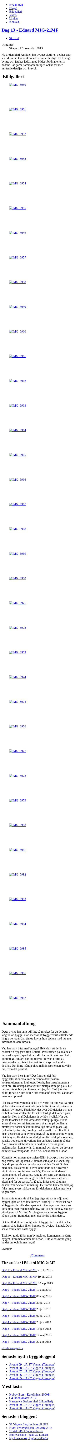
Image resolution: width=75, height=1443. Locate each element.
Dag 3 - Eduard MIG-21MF (19, 1328)
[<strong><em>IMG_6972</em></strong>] (17, 627)
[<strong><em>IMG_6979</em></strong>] (17, 800)
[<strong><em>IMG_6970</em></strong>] (17, 578)
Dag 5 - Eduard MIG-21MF (19, 1315)
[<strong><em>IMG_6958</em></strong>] (17, 282)
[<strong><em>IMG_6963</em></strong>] (17, 405)
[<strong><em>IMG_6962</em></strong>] (17, 380)
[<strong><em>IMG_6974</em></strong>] (17, 677)
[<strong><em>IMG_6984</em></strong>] (17, 923)
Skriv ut (14, 38)
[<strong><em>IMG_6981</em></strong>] (17, 849)
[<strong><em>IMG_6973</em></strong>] (17, 652)
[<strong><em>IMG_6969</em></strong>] (17, 553)
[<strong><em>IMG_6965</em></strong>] (17, 455)
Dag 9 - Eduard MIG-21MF (19, 1289)
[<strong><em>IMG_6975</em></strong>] (17, 701)
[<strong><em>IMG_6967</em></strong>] (17, 504)
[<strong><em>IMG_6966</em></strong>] (17, 479)
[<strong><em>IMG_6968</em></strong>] (17, 529)
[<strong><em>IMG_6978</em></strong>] (17, 775)
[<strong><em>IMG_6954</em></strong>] (17, 183)
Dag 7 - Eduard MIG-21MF (19, 1302)
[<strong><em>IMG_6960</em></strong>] (17, 331)
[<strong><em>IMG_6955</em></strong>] (17, 208)
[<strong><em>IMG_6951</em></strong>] (17, 109)
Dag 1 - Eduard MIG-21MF (19, 1341)
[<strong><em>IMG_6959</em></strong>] (17, 306)
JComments (37, 1255)
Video (13, 15)
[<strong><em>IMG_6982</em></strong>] (17, 874)
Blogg (13, 8)
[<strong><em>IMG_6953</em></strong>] (17, 158)
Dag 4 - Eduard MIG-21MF (19, 1322)
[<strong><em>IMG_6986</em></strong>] (17, 973)
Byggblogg (16, 4)
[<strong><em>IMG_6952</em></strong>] (17, 134)
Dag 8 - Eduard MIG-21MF (19, 1296)
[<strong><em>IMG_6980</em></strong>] (17, 825)
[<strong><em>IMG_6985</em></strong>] (17, 948)
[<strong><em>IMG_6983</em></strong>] (17, 899)
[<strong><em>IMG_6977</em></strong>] (17, 751)
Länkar (13, 18)
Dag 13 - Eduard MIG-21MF (30, 30)
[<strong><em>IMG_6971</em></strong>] (17, 603)
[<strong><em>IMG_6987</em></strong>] (17, 998)
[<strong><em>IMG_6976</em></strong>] (17, 726)
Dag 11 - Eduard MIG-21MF (19, 1276)
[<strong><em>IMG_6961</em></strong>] (17, 356)
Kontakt (14, 22)
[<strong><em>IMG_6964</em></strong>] (17, 430)
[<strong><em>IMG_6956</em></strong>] (17, 232)
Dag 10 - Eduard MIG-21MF (19, 1283)
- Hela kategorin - (12, 1348)
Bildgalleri (15, 11)
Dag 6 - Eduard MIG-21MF (19, 1309)
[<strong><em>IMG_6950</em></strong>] (17, 84)
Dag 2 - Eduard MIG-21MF (19, 1335)
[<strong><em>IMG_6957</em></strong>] (17, 257)
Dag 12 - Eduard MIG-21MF (19, 1270)
